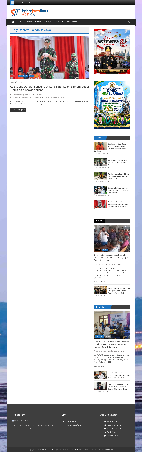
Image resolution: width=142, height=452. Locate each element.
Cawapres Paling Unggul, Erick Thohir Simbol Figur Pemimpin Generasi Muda (118, 190)
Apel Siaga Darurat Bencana (20, 97)
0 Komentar (37, 95)
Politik (19, 22)
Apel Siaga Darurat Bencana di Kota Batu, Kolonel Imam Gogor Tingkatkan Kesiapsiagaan (49, 88)
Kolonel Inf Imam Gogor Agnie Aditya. (54, 97)
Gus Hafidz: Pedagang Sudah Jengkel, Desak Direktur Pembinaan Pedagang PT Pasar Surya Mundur (111, 257)
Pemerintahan (71, 22)
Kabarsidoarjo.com (114, 421)
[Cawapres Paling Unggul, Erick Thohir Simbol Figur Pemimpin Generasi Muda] (100, 190)
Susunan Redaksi (72, 421)
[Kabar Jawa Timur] (13, 22)
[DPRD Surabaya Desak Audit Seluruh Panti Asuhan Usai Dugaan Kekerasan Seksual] (100, 386)
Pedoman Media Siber (73, 425)
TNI (37, 75)
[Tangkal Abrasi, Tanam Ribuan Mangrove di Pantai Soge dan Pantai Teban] (100, 176)
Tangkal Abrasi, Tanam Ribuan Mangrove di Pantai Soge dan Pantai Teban (118, 176)
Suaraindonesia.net (114, 428)
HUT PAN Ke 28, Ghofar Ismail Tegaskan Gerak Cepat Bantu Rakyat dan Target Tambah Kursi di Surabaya (111, 344)
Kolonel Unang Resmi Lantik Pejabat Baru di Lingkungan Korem (117, 162)
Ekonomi (28, 22)
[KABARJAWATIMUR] (20, 421)
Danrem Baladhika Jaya (35, 97)
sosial (31, 75)
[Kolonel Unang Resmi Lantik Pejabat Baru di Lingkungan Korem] (100, 162)
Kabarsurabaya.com (114, 425)
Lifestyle (48, 22)
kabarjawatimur (111, 264)
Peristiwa (105, 250)
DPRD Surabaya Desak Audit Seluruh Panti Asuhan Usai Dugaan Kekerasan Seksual (118, 387)
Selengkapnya (99, 281)
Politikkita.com (112, 432)
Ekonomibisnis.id (113, 436)
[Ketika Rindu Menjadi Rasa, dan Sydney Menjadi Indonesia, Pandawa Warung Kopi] (100, 290)
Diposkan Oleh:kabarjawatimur (20, 95)
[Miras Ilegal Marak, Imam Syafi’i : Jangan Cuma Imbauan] (100, 374)
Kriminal (38, 22)
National (59, 22)
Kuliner (98, 250)
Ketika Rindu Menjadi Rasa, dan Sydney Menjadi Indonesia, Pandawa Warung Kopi (119, 291)
